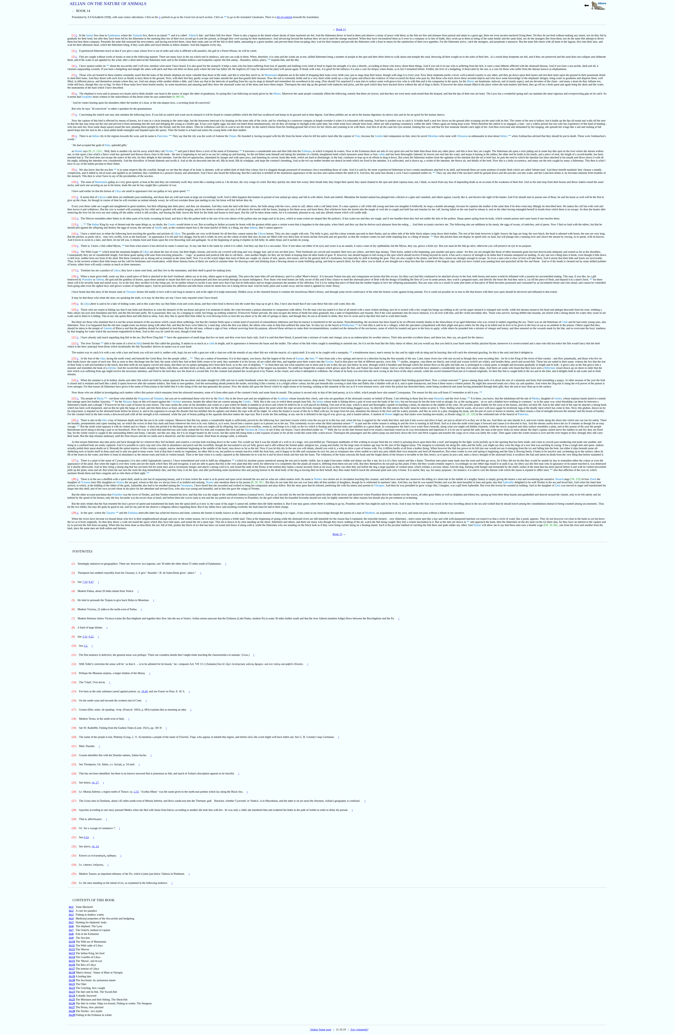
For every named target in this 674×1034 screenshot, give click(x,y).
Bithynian (549, 367)
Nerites (318, 479)
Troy (357, 136)
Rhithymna (348, 325)
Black (221, 398)
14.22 (72, 987)
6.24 (86, 837)
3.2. (86, 645)
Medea (536, 398)
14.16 (72, 964)
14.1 (71, 906)
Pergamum (144, 398)
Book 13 (341, 29)
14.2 (71, 910)
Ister (311, 358)
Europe (300, 358)
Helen (503, 136)
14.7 (71, 930)
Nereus (120, 482)
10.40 (144, 691)
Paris (107, 145)
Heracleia (439, 398)
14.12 (72, 949)
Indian (95, 224)
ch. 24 (95, 846)
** (225, 17)
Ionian (89, 35)
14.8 (71, 933)
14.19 (72, 976)
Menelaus (433, 136)
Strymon (250, 429)
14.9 (71, 937)
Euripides (87, 96)
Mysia (100, 398)
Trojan (232, 136)
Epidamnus (114, 35)
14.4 (71, 918)
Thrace (262, 429)
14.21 (72, 984)
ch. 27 (95, 782)
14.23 (72, 991)
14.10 (72, 941)
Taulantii (137, 35)
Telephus (159, 398)
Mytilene (370, 512)
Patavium (162, 136)
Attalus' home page (320, 1029)
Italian (95, 136)
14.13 (72, 953)
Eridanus (306, 151)
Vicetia (169, 151)
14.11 (72, 945)
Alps (102, 358)
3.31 (84, 636)
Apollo (158, 227)
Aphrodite (508, 482)
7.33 (84, 581)
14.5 (71, 922)
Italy (138, 343)
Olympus (379, 485)
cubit (211, 343)
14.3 (71, 914)
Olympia (131, 291)
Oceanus (85, 482)
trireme (112, 367)
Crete (565, 321)
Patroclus (523, 414)
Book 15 (337, 534)
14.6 (71, 926)
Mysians (127, 401)
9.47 (91, 581)
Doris (593, 479)
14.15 (72, 960)
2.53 (136, 791)
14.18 (72, 972)
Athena (193, 35)
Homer (78, 151)
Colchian (176, 401)
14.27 (72, 1007)
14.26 (72, 1003)
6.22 (91, 636)
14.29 (72, 1014)
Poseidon (87, 279)
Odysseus (462, 136)
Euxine (329, 361)
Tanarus (110, 512)
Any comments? (359, 1029)
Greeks (379, 136)
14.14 (72, 957)
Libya (118, 191)
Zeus (557, 485)
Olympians (187, 485)
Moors (470, 81)
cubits (381, 154)
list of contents (284, 17)
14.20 (72, 980)
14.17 (72, 968)
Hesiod (559, 479)
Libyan (102, 197)
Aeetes (558, 398)
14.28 (72, 1011)
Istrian (319, 401)
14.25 (72, 999)
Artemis (107, 328)
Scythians (283, 398)
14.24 (72, 995)
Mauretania (271, 74)
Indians (254, 227)
